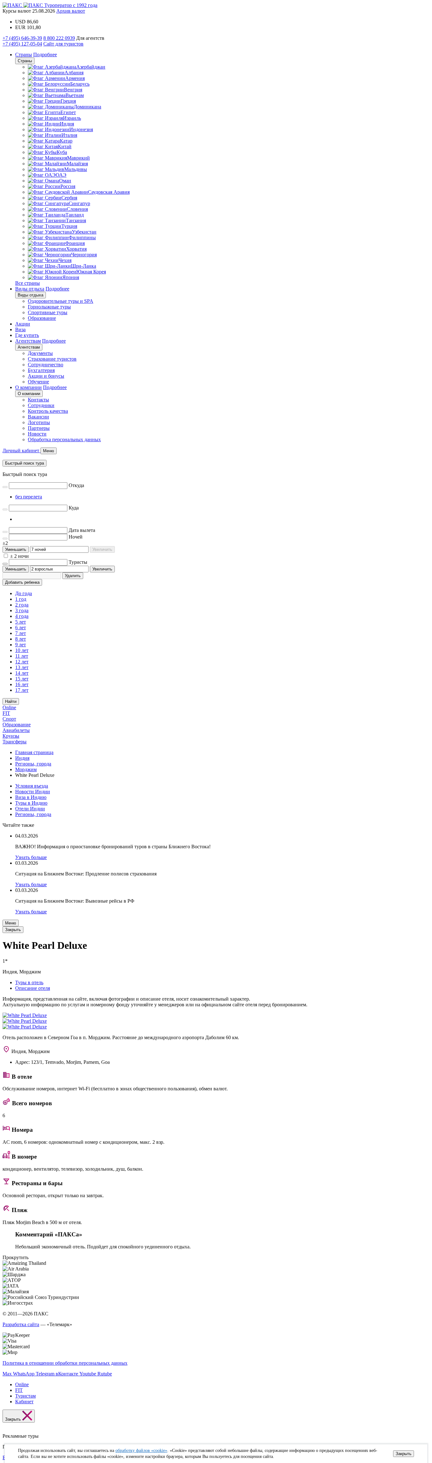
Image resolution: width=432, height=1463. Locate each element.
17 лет (21, 690)
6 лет (20, 627)
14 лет (21, 673)
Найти (10, 701)
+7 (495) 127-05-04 (22, 43)
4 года (21, 616)
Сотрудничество (45, 364)
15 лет (21, 678)
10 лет (21, 650)
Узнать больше (31, 857)
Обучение (38, 381)
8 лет (20, 639)
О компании (28, 387)
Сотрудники (41, 405)
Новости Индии (32, 791)
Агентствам (28, 341)
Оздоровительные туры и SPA (60, 301)
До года (23, 593)
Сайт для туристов (63, 43)
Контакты (38, 399)
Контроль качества (48, 411)
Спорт (9, 719)
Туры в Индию (31, 803)
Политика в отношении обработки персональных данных (65, 1363)
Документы (40, 353)
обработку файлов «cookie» (141, 1450)
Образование (42, 318)
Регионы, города (33, 814)
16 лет (21, 684)
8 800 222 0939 (59, 38)
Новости (37, 433)
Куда (74, 507)
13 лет (21, 667)
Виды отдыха (29, 288)
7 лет (20, 633)
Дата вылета (82, 530)
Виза (20, 329)
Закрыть (403, 1453)
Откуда (76, 485)
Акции (22, 323)
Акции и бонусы (46, 376)
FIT (6, 713)
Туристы (78, 562)
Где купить (27, 335)
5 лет (20, 622)
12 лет (21, 661)
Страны (23, 54)
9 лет (20, 644)
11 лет (21, 656)
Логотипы (39, 422)
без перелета (28, 496)
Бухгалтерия (41, 370)
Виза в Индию (30, 797)
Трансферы (15, 741)
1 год (20, 599)
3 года (21, 610)
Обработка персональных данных (64, 439)
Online (9, 707)
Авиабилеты (16, 730)
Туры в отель (29, 982)
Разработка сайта (21, 1324)
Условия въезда (31, 786)
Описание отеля (32, 988)
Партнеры (39, 428)
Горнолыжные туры (49, 306)
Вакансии (38, 416)
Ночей (76, 536)
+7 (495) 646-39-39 (22, 38)
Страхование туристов (52, 359)
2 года (21, 604)
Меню (10, 923)
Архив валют (70, 11)
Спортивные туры (47, 312)
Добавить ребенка (22, 582)
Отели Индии (30, 808)
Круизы (11, 736)
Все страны (27, 283)
